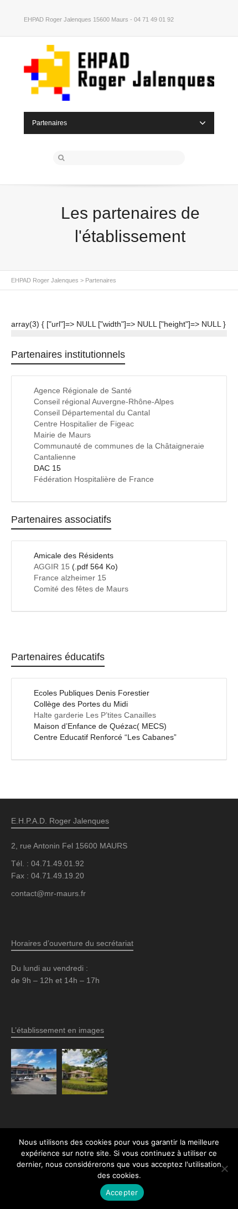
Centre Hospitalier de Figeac (84, 423)
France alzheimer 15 (70, 577)
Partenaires (49, 123)
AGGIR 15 (52, 566)
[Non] (224, 1168)
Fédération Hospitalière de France (94, 479)
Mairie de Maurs (62, 434)
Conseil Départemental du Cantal (92, 412)
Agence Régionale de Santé (83, 390)
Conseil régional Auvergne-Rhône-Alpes (104, 401)
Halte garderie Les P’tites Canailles (95, 715)
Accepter (122, 1192)
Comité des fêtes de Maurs (81, 588)
